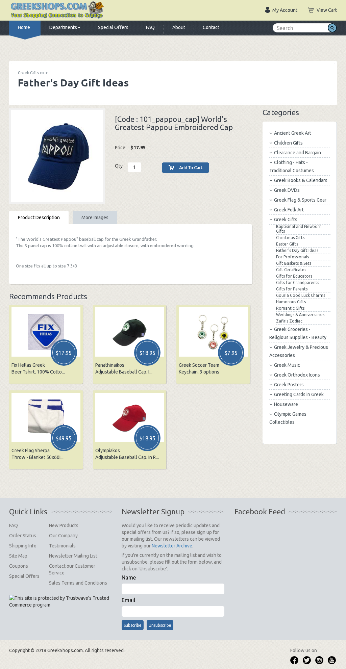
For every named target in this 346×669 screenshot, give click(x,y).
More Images (94, 217)
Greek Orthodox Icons (297, 375)
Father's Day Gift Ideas (297, 250)
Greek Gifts (285, 219)
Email (128, 600)
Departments (63, 27)
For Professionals (292, 257)
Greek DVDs (287, 190)
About (178, 27)
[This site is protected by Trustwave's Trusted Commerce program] (59, 601)
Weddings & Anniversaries (300, 314)
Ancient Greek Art (292, 133)
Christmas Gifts (290, 237)
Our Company (63, 535)
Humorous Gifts (291, 302)
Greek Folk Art (289, 209)
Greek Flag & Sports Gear (300, 200)
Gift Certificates (291, 269)
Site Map (18, 556)
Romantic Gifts (290, 308)
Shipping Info (22, 545)
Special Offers (113, 27)
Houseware (286, 404)
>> (31, 73)
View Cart (327, 10)
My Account (284, 10)
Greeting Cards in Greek (299, 394)
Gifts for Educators (294, 276)
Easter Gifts (287, 244)
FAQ (150, 27)
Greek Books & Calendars (300, 180)
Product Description (39, 217)
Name (129, 577)
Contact (211, 27)
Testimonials (62, 545)
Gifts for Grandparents (297, 282)
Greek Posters (289, 384)
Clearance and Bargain (297, 152)
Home (24, 27)
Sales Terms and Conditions (78, 583)
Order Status (22, 535)
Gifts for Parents (291, 289)
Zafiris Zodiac (289, 321)
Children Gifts (288, 143)
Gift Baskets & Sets (293, 263)
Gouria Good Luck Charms (300, 295)
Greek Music (287, 365)
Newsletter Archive (172, 545)
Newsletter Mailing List (73, 556)
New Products (63, 525)
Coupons (18, 566)
